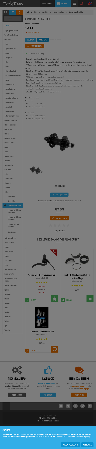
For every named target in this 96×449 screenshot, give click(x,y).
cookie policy (85, 436)
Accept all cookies (70, 444)
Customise (87, 444)
